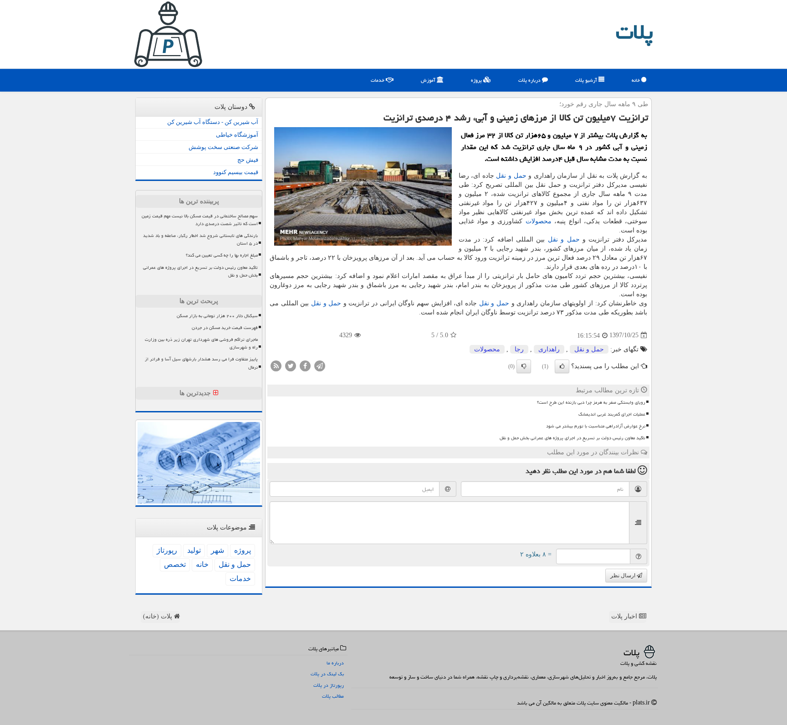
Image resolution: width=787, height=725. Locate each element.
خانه (636, 80)
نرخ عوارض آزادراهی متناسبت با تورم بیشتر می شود (595, 426)
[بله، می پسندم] (562, 366)
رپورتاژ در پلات (328, 685)
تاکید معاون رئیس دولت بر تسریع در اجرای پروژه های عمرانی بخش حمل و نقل (572, 437)
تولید (194, 550)
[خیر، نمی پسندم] (523, 366)
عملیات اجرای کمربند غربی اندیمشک (611, 414)
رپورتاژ (167, 550)
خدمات (378, 80)
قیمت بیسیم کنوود (235, 172)
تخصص (175, 564)
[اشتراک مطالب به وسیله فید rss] (276, 365)
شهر (217, 550)
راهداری (549, 349)
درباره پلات (530, 80)
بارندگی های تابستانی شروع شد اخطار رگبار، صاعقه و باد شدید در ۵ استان (200, 239)
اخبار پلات (625, 616)
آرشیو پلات (586, 80)
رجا (519, 349)
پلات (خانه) (158, 616)
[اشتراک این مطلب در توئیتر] (290, 365)
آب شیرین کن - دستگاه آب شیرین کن (212, 121)
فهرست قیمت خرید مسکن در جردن (225, 327)
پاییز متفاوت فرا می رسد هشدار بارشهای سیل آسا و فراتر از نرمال (201, 363)
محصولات (539, 221)
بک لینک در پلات (327, 674)
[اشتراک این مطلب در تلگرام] (319, 365)
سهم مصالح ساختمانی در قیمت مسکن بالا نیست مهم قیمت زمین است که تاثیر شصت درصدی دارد (200, 219)
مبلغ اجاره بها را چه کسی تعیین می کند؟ (222, 255)
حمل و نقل (511, 175)
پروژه (477, 80)
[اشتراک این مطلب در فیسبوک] (305, 365)
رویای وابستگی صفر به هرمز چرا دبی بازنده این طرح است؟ (591, 402)
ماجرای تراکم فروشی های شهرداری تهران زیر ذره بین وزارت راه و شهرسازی (201, 343)
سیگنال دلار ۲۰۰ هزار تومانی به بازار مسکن (217, 315)
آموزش (429, 80)
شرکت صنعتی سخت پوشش (223, 147)
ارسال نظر (623, 575)
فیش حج (247, 159)
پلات (634, 31)
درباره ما (335, 663)
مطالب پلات (333, 696)
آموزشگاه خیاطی (237, 134)
